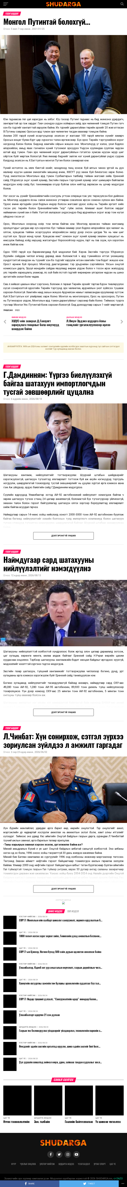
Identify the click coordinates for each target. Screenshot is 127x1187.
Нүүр (13, 1164)
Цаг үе (113, 1164)
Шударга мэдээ (66, 1164)
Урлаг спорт (100, 1164)
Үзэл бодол (84, 1164)
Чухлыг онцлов (28, 1164)
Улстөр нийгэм (47, 1164)
